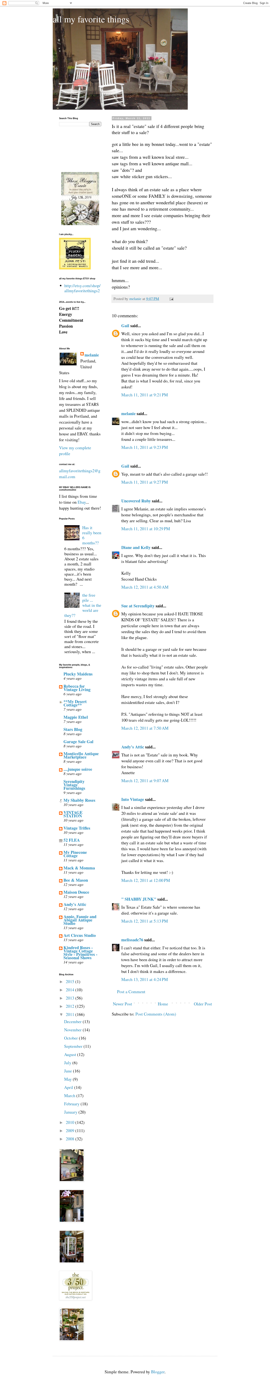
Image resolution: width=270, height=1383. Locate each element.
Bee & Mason (75, 880)
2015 (70, 981)
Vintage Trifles (76, 828)
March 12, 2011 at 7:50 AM (145, 728)
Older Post (203, 1004)
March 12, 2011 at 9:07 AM (145, 780)
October (71, 1038)
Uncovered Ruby (136, 501)
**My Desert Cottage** (75, 703)
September (74, 1046)
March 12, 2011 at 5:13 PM (144, 921)
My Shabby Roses (79, 800)
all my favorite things (91, 19)
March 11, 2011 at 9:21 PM (144, 395)
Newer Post (122, 1004)
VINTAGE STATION (72, 814)
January (71, 1112)
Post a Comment (131, 991)
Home (163, 1004)
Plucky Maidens (78, 674)
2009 (70, 1130)
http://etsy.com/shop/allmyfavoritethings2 (82, 288)
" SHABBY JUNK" (138, 899)
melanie (128, 413)
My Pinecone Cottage (75, 854)
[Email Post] (171, 298)
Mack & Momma (79, 868)
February (72, 1104)
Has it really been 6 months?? (91, 535)
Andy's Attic (132, 747)
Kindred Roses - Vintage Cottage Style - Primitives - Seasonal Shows (80, 952)
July (68, 1063)
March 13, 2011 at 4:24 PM (144, 979)
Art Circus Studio (79, 935)
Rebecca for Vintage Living (76, 688)
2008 (70, 1139)
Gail (125, 326)
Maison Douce (76, 892)
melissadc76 (132, 940)
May (68, 1079)
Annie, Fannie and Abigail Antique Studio (79, 919)
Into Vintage (132, 799)
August (70, 1054)
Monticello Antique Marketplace (81, 755)
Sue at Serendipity (138, 606)
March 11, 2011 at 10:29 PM (145, 528)
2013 (70, 998)
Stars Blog (72, 729)
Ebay (82, 502)
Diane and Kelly (136, 547)
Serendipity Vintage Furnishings (74, 784)
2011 (70, 1014)
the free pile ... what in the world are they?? (82, 605)
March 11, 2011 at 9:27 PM (144, 482)
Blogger (158, 1372)
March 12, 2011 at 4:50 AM (145, 587)
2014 (70, 990)
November (73, 1030)
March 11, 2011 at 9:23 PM (144, 447)
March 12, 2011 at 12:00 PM (145, 880)
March (70, 1095)
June (68, 1071)
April (69, 1087)
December (73, 1021)
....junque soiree (77, 769)
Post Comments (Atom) (155, 1014)
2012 (70, 1006)
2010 (70, 1122)
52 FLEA (71, 840)
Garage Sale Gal (78, 742)
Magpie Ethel (75, 717)
